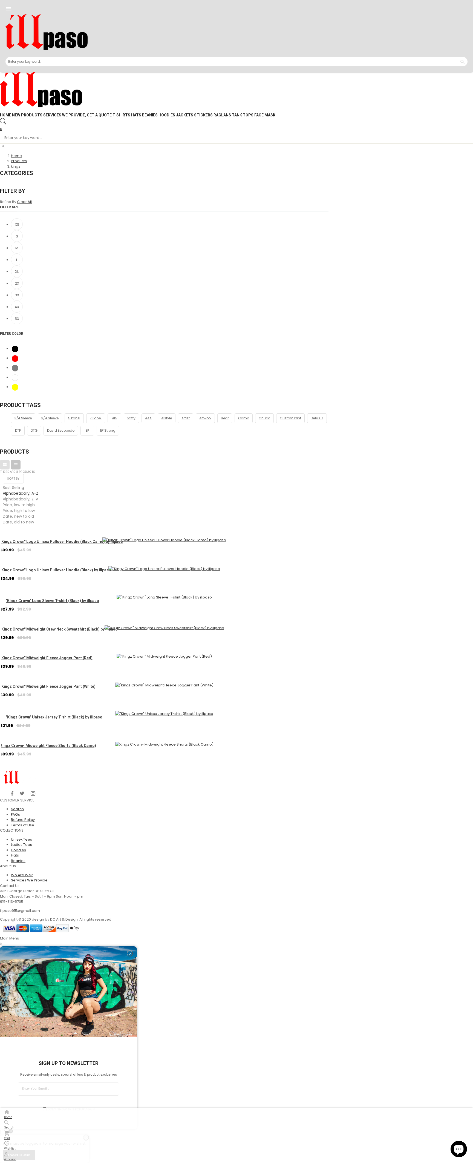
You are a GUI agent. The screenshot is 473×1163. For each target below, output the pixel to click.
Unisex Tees (21, 839)
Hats (136, 115)
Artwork (205, 418)
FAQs (15, 814)
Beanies (150, 115)
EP (87, 430)
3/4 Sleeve (23, 418)
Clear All (24, 201)
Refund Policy (23, 819)
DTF (18, 430)
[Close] (130, 953)
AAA (148, 418)
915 (114, 418)
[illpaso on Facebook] (12, 793)
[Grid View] (5, 464)
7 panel (96, 418)
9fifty (131, 418)
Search (17, 809)
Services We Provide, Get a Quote (77, 115)
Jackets (184, 115)
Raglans (222, 115)
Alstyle (166, 418)
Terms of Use (22, 825)
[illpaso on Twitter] (22, 793)
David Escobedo (60, 430)
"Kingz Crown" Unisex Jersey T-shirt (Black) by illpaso (54, 717)
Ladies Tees (21, 844)
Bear (225, 418)
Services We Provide (29, 880)
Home (5, 115)
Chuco (264, 418)
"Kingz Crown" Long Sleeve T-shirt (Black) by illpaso (52, 600)
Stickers (203, 115)
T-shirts (121, 115)
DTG (34, 430)
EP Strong (108, 430)
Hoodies (166, 115)
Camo (243, 418)
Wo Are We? (22, 875)
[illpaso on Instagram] (33, 793)
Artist (185, 418)
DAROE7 (317, 418)
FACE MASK (264, 115)
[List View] (16, 464)
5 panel (74, 418)
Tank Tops (242, 115)
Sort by (13, 478)
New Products (27, 115)
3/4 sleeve (50, 418)
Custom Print (290, 418)
